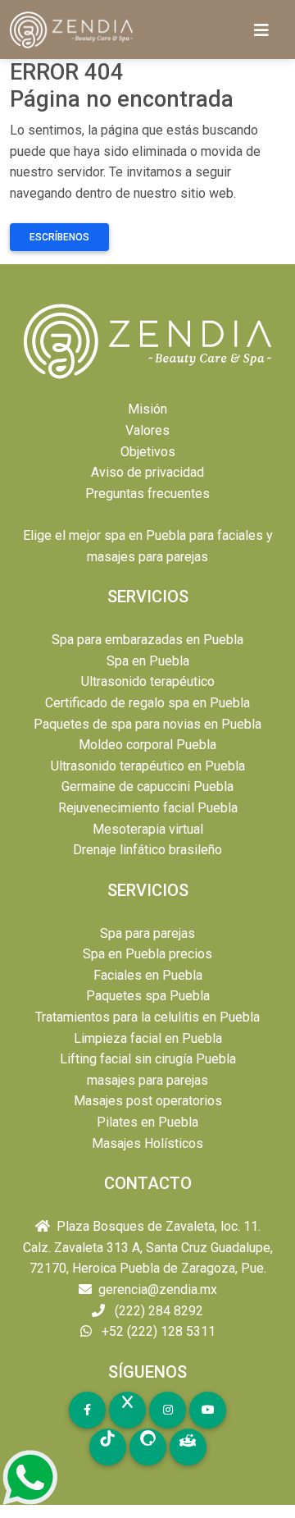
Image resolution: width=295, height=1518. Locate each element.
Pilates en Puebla (147, 1122)
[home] (73, 30)
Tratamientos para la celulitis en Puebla (147, 1017)
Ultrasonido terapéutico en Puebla (148, 766)
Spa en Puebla (148, 661)
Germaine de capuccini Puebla (147, 786)
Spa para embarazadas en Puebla (147, 639)
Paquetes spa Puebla (148, 996)
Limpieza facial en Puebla (148, 1038)
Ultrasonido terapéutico (148, 681)
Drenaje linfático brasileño (147, 849)
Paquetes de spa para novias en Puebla (147, 724)
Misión (147, 409)
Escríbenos (59, 237)
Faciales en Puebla (147, 975)
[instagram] (167, 1410)
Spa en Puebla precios (147, 954)
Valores (147, 430)
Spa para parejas (147, 933)
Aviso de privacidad (147, 472)
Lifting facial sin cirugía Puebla (148, 1059)
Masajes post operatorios (148, 1101)
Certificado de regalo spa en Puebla (147, 703)
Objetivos (147, 452)
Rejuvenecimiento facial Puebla (148, 808)
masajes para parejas (147, 1080)
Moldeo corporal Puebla (147, 744)
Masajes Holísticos (147, 1143)
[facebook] (87, 1410)
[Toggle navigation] (261, 30)
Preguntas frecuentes (147, 493)
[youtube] (207, 1410)
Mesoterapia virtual (148, 829)
